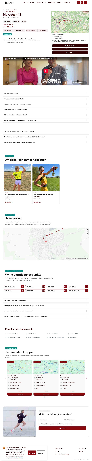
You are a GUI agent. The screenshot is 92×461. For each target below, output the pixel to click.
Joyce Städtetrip (40, 2)
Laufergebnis (43, 30)
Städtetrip (81, 448)
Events (7, 9)
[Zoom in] (87, 229)
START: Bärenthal (8, 25)
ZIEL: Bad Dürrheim (9, 27)
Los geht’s (62, 428)
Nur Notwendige (41, 452)
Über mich (58, 448)
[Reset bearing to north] (87, 234)
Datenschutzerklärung (16, 458)
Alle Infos (20, 394)
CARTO (72, 258)
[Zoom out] (87, 232)
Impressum (77, 459)
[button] (53, 13)
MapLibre (68, 258)
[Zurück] (5, 377)
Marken (59, 2)
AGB (88, 459)
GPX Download (70, 52)
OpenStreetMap (78, 258)
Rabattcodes (51, 2)
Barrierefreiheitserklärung (62, 454)
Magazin (67, 2)
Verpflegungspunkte (31, 30)
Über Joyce (30, 2)
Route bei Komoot (70, 45)
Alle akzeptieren (32, 452)
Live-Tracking (19, 30)
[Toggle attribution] (87, 258)
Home (23, 2)
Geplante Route (8, 30)
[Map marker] (46, 242)
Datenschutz (83, 459)
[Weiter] (87, 377)
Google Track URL (70, 49)
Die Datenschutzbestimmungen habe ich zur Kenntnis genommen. (56, 423)
